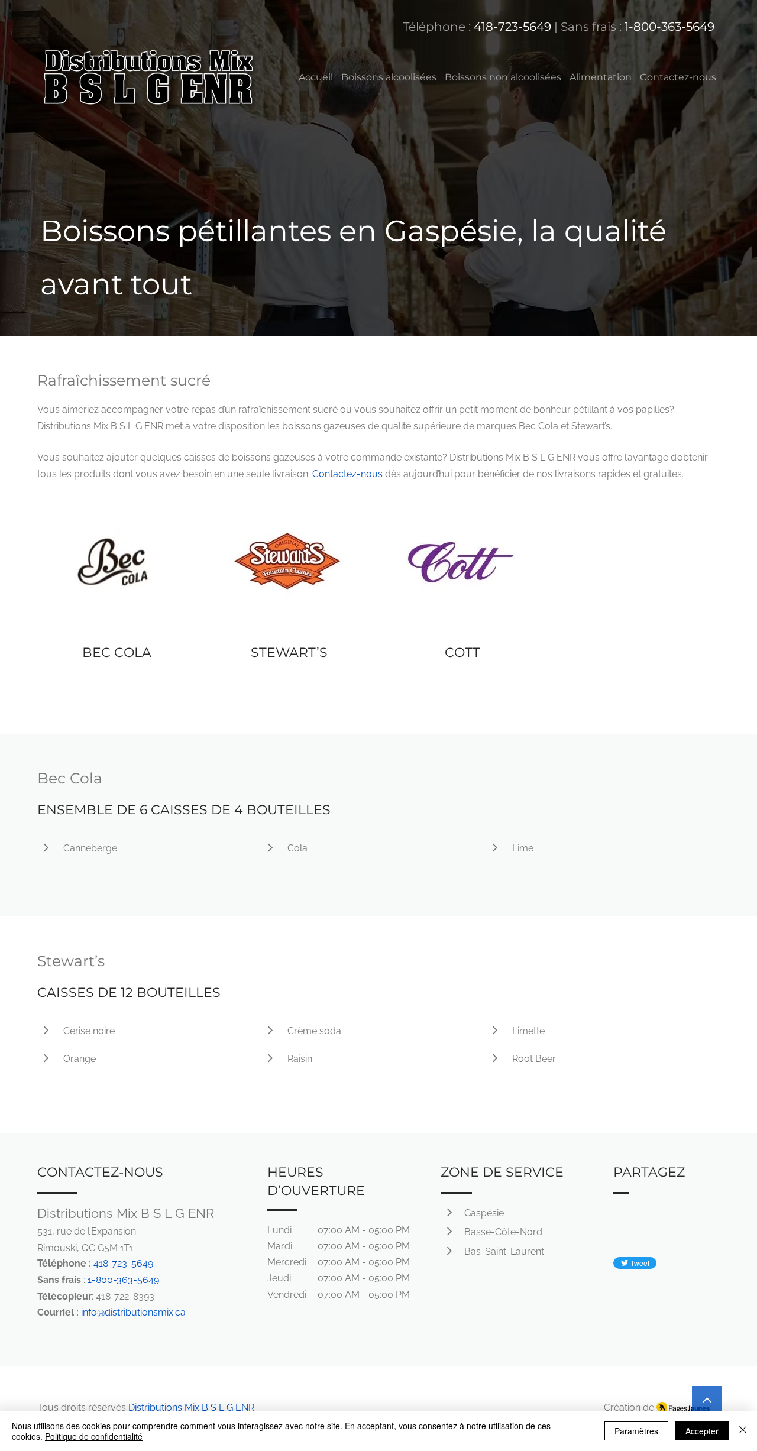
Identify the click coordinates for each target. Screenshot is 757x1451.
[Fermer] (743, 1431)
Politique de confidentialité (94, 1436)
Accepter (702, 1431)
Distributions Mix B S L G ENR (191, 1407)
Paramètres (636, 1431)
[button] (389, 77)
